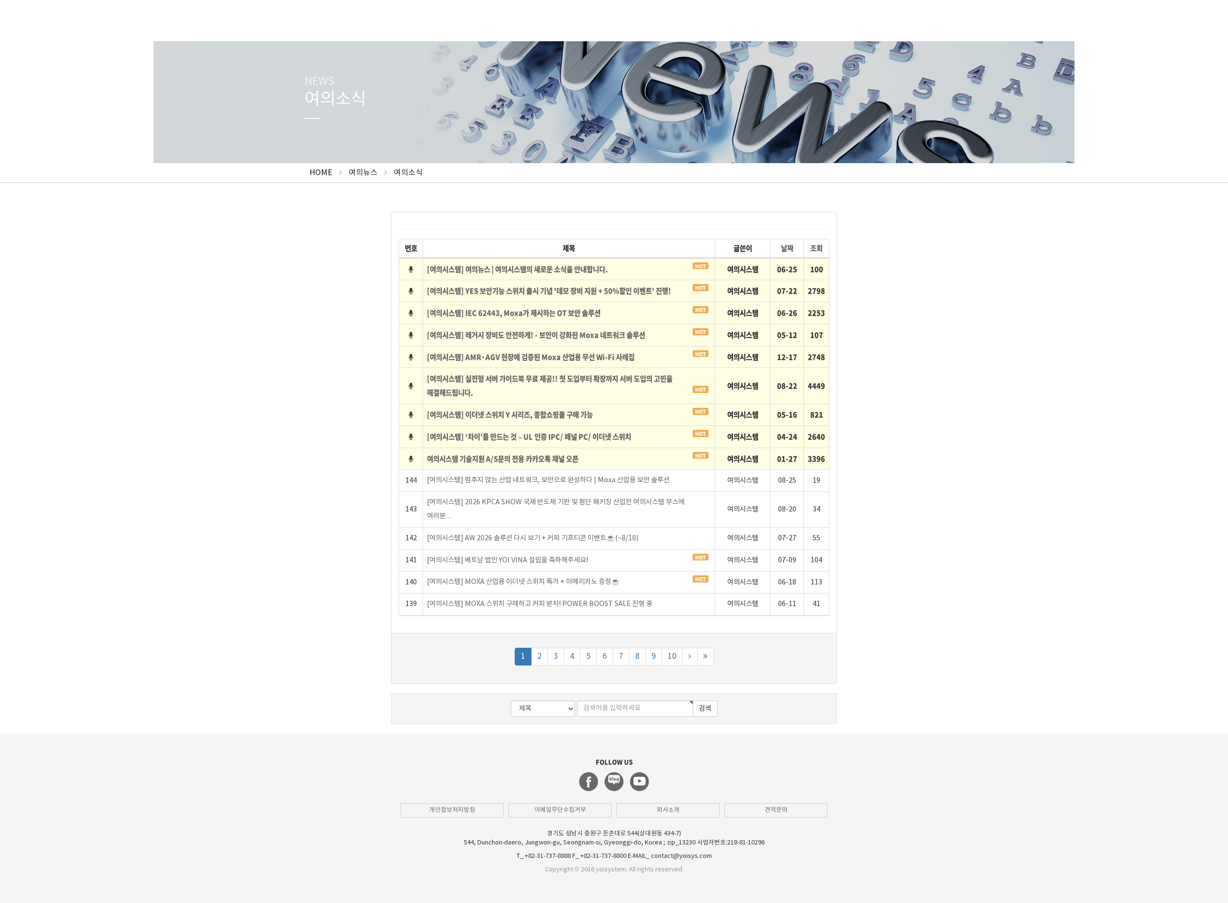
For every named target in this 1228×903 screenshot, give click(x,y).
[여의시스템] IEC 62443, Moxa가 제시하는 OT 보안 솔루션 (514, 313)
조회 (816, 248)
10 (672, 656)
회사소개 (668, 810)
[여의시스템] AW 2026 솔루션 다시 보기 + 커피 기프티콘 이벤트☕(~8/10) (532, 538)
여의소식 (408, 172)
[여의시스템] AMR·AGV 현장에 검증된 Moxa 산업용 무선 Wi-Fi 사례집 (531, 357)
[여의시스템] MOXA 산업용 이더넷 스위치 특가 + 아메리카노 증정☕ (523, 582)
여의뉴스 (363, 172)
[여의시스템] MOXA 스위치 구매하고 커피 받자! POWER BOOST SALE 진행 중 (539, 604)
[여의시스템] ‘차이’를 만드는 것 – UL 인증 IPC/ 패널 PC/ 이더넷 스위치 (529, 436)
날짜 (787, 248)
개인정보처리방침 (452, 810)
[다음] (689, 656)
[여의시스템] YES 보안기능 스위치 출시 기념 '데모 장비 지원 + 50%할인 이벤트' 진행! (549, 290)
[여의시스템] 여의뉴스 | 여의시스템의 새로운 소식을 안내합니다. (517, 269)
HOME (320, 172)
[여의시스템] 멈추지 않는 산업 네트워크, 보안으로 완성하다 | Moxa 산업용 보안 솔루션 (548, 480)
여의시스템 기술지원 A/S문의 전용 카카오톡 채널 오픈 (503, 458)
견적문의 (776, 810)
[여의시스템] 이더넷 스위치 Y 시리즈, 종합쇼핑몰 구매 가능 (510, 414)
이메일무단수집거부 (560, 810)
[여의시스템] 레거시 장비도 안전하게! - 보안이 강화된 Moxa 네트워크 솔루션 (536, 335)
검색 (705, 709)
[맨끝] (705, 656)
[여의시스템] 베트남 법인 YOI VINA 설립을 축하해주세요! (507, 560)
